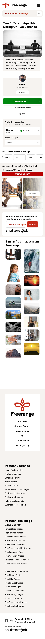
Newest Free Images (14, 529)
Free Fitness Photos (14, 583)
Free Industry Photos (14, 606)
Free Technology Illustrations (18, 548)
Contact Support (22, 426)
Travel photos (11, 481)
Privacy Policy (22, 445)
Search (32, 224)
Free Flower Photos (13, 575)
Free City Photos (12, 579)
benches (16, 157)
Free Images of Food (14, 552)
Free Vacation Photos (14, 556)
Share (24, 114)
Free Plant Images (13, 586)
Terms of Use (22, 440)
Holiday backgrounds (14, 501)
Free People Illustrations (16, 563)
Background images (14, 497)
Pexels (22, 84)
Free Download (19, 101)
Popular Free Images (14, 532)
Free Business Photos (15, 544)
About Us (22, 421)
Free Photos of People (15, 540)
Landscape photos (13, 477)
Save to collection (24, 108)
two (28, 157)
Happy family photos (14, 470)
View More (31, 193)
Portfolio (21, 92)
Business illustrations (15, 493)
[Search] (39, 13)
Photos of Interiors (13, 598)
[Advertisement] (13, 368)
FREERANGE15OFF (22, 174)
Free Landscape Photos (15, 536)
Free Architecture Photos (16, 571)
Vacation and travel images (17, 489)
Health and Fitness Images (17, 559)
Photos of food (11, 485)
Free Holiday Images (14, 594)
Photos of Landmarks (14, 590)
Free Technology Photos (16, 602)
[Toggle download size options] (39, 101)
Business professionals (15, 504)
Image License (22, 431)
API (22, 435)
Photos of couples (13, 474)
